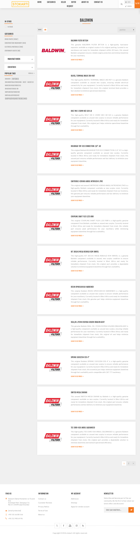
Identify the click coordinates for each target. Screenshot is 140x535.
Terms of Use (43, 511)
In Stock (10, 27)
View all (30, 73)
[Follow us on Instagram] (76, 525)
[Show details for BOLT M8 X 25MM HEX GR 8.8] (53, 121)
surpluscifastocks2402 (12, 92)
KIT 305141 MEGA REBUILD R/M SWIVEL (85, 252)
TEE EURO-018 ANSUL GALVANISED (83, 427)
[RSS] (83, 525)
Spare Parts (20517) (11, 39)
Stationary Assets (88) (12, 51)
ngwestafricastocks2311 (13, 85)
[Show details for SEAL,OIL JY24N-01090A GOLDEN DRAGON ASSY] (53, 332)
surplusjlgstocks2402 (12, 95)
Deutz (24, 82)
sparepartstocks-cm (11, 89)
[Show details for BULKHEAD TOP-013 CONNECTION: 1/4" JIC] (53, 156)
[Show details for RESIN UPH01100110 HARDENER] (53, 296)
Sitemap (74, 503)
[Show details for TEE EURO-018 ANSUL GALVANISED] (53, 437)
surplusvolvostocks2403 (16, 98)
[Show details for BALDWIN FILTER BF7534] (53, 50)
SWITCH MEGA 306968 (79, 392)
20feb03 (15, 79)
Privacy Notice (43, 507)
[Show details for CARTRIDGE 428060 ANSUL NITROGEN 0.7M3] (53, 191)
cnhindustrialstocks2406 (13, 82)
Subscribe (131, 510)
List (45, 30)
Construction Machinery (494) (15, 43)
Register (130, 6)
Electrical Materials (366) (14, 47)
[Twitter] (57, 525)
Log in (129, 2)
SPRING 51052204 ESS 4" (80, 357)
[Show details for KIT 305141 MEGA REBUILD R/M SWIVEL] (53, 261)
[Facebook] (63, 525)
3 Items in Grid (39, 30)
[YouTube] (70, 525)
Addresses (75, 499)
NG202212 (30, 82)
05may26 (7, 79)
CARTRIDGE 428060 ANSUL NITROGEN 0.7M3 (87, 181)
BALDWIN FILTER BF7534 (79, 40)
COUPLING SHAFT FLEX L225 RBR (82, 216)
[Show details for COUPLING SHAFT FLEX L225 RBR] (53, 226)
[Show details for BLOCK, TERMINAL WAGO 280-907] (53, 85)
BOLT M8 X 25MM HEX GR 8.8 (81, 111)
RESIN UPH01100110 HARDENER (82, 287)
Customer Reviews (45, 503)
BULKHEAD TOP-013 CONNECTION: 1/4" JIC (86, 146)
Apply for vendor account (80, 507)
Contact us (42, 499)
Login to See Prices (76, 60)
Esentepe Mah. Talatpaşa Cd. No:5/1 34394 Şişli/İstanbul (19, 504)
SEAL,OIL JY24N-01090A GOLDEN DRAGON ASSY (88, 322)
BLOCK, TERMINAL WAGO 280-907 (83, 76)
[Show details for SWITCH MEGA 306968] (53, 402)
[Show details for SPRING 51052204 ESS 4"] (53, 367)
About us (41, 514)
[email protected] (14, 511)
